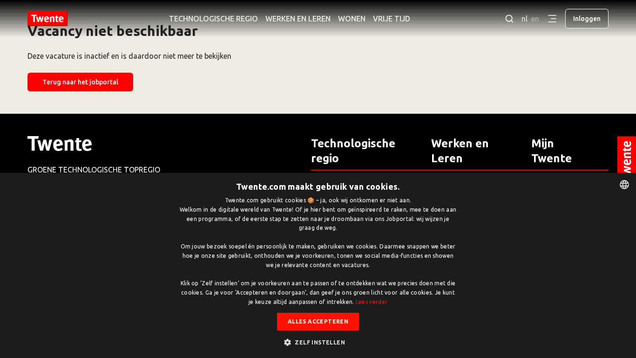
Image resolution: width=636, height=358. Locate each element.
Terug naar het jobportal (80, 82)
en (535, 18)
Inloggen (587, 18)
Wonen (351, 18)
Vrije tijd (391, 18)
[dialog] (318, 265)
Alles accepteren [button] (318, 321)
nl (524, 18)
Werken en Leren (298, 18)
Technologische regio (213, 18)
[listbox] (624, 184)
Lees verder (371, 302)
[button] (318, 342)
